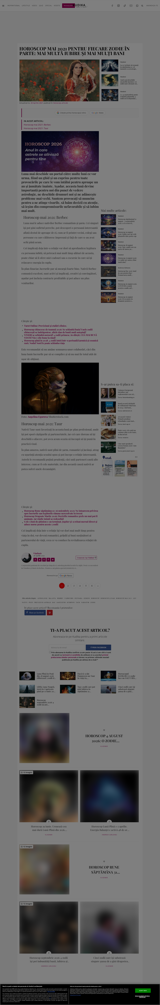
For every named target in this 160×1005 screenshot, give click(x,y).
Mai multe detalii (51, 991)
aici (50, 997)
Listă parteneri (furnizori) (75, 995)
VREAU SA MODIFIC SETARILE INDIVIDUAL (142, 996)
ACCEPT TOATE (143, 990)
